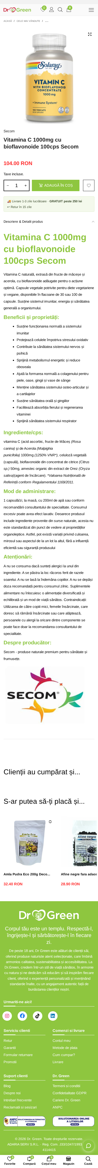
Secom (9, 131)
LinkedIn (53, 1016)
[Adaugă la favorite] (88, 185)
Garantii (10, 1048)
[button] (7, 185)
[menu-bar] (91, 9)
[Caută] (60, 10)
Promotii (10, 1062)
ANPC (58, 1107)
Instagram (7, 1016)
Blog (7, 1086)
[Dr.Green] (17, 10)
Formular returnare (18, 1055)
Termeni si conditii (66, 1086)
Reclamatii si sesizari (20, 1107)
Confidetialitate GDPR (70, 1093)
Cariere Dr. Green (66, 1100)
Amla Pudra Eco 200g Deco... (27, 874)
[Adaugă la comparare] (50, 821)
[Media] (89, 34)
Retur (8, 1041)
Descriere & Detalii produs (23, 221)
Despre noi (12, 1093)
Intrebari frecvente (18, 1100)
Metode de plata (65, 1048)
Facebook (22, 1016)
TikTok (37, 1016)
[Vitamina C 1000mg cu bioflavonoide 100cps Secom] (49, 75)
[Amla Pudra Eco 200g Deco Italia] (30, 841)
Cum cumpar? (64, 1055)
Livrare (58, 1062)
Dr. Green (34, 1139)
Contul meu (61, 1041)
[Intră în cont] (51, 10)
